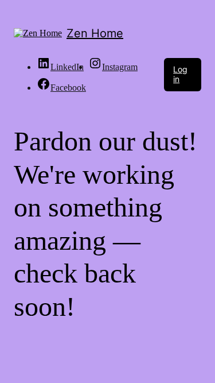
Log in (180, 74)
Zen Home (95, 33)
